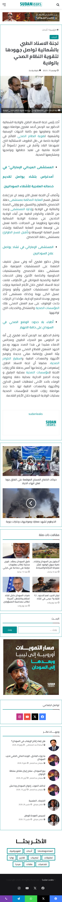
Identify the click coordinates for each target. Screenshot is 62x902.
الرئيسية (53, 30)
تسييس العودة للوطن (34, 815)
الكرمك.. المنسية (37, 801)
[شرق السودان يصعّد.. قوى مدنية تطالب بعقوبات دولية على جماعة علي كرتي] (16, 550)
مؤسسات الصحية (37, 372)
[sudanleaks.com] (31, 4)
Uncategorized (45, 851)
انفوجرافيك (15, 851)
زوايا (11, 857)
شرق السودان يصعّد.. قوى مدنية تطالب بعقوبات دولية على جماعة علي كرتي (16, 564)
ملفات (29, 864)
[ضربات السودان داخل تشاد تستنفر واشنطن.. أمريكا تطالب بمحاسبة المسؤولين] (16, 584)
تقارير (22, 857)
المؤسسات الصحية (48, 308)
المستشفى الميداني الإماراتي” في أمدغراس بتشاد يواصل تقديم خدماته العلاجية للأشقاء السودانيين (28, 176)
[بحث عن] (58, 5)
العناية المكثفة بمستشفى (26, 200)
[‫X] (35, 716)
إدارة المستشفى (21, 209)
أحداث (44, 30)
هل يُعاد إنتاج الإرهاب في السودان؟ (28, 741)
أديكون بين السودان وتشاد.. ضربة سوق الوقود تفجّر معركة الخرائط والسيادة (46, 564)
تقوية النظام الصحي (31, 136)
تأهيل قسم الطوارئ (16, 232)
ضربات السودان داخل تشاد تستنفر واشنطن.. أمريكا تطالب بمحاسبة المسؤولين (16, 598)
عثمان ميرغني (38, 804)
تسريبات (35, 857)
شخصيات (42, 864)
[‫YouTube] (27, 716)
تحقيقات (48, 857)
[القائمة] (4, 5)
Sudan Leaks (48, 880)
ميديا (18, 864)
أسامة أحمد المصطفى (34, 745)
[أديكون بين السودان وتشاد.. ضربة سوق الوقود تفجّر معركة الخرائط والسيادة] (46, 550)
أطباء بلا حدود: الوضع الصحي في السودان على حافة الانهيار (28, 324)
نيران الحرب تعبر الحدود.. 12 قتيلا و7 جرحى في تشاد (46, 597)
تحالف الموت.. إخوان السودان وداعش (27, 786)
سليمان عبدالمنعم (36, 763)
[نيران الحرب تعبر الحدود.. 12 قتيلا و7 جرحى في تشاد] (46, 584)
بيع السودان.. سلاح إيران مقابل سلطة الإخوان (27, 772)
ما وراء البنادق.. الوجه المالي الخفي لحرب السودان (25, 757)
